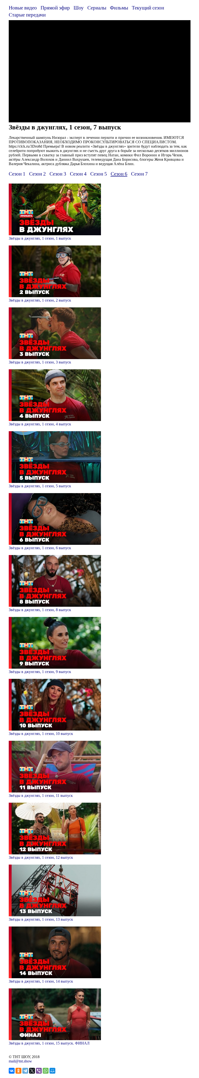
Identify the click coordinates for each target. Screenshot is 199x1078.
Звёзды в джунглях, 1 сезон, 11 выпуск (41, 795)
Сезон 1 (17, 174)
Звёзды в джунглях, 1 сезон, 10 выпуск (41, 734)
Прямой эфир (55, 7)
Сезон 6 (119, 174)
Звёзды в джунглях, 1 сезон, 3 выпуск (40, 362)
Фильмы (119, 7)
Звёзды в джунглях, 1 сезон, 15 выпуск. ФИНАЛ (49, 1043)
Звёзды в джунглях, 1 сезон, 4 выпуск (40, 424)
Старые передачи (27, 14)
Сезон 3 (58, 174)
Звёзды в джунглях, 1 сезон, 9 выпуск (40, 672)
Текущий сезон (148, 7)
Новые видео (23, 7)
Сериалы (96, 7)
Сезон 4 (78, 174)
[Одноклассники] (18, 1071)
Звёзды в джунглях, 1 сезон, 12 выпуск (41, 857)
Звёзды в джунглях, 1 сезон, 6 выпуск (40, 548)
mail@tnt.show (20, 1061)
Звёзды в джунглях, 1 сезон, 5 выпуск (40, 486)
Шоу (79, 7)
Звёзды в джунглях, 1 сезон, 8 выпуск (40, 610)
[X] (32, 1071)
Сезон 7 (139, 174)
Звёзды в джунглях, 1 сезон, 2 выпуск (40, 300)
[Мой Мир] (52, 1071)
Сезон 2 (37, 174)
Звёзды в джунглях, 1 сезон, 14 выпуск (41, 981)
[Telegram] (25, 1071)
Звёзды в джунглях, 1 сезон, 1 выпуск (40, 238)
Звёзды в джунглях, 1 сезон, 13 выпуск (41, 919)
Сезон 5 (98, 174)
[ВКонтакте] (12, 1071)
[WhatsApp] (46, 1071)
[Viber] (39, 1071)
